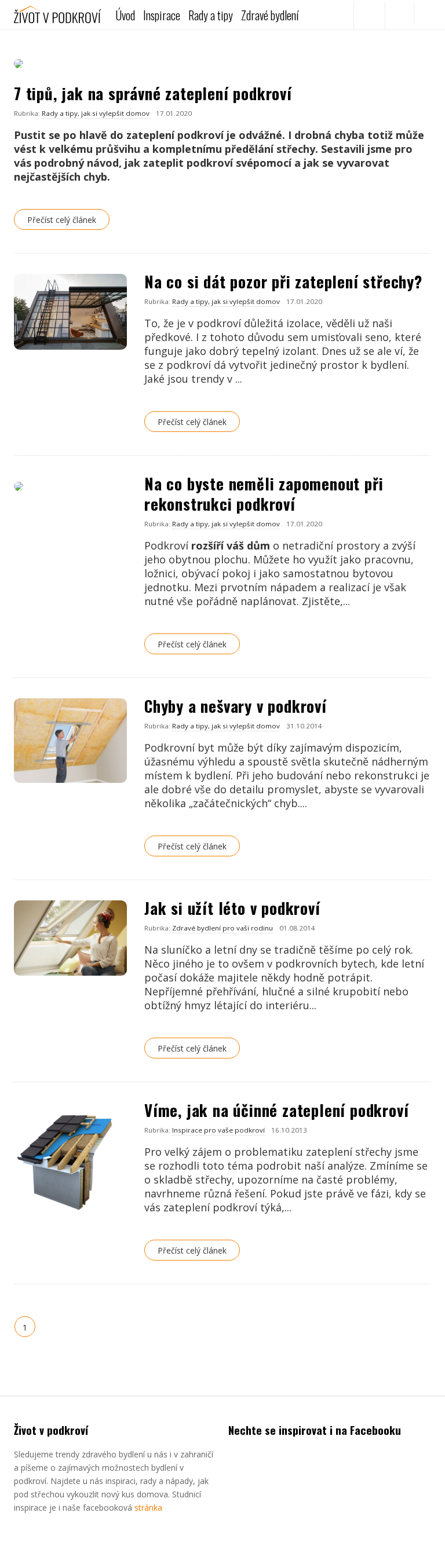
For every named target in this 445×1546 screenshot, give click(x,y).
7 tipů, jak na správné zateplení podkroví (153, 93)
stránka (148, 1507)
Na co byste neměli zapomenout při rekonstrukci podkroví (263, 493)
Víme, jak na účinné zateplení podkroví (276, 1110)
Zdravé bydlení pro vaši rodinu (222, 928)
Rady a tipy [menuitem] (210, 15)
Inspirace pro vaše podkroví (218, 1130)
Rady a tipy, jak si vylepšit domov (95, 113)
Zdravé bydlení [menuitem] (269, 15)
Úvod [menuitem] (125, 15)
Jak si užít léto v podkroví (232, 907)
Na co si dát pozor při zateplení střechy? (283, 281)
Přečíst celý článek (61, 219)
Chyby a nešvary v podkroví (235, 705)
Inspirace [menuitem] (161, 15)
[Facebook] (367, 15)
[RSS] (399, 15)
